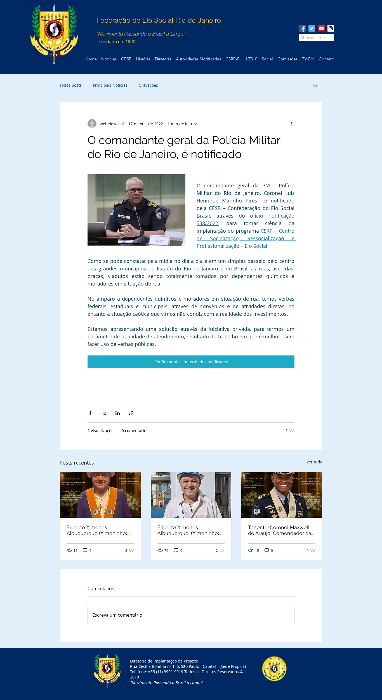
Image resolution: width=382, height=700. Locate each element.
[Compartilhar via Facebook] (90, 413)
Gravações (148, 85)
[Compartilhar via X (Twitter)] (104, 413)
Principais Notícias (110, 85)
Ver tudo (314, 462)
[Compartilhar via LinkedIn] (117, 413)
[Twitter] (311, 28)
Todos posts (71, 85)
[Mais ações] (291, 123)
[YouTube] (321, 28)
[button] (315, 85)
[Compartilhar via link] (131, 413)
